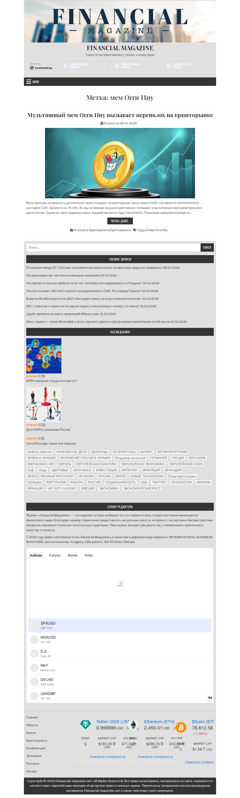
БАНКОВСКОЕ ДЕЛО (71, 452)
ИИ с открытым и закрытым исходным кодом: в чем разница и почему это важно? (82, 306)
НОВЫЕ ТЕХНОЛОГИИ (146, 476)
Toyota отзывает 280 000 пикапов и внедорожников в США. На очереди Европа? (83, 291)
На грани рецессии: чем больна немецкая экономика (62, 275)
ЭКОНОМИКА (109, 488)
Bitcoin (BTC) (204, 721)
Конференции (35, 748)
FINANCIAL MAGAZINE (120, 48)
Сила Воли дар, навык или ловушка (51, 443)
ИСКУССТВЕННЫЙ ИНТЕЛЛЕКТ (51, 476)
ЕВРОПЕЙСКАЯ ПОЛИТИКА (96, 464)
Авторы (31, 771)
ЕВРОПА (64, 464)
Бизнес (31, 733)
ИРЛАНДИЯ (173, 470)
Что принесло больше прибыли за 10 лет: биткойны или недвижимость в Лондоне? (84, 283)
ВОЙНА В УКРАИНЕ (42, 458)
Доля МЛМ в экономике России (48, 429)
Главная (32, 717)
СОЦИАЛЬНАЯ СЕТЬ (120, 482)
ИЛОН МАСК (82, 470)
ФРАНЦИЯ (35, 488)
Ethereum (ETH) (159, 721)
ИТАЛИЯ (104, 476)
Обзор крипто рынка (182, 476)
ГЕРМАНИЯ (158, 458)
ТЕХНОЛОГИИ (181, 482)
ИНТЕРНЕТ (130, 470)
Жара (43, 470)
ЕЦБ (31, 470)
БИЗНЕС (146, 452)
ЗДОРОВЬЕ (59, 470)
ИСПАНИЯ (86, 476)
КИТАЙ (120, 476)
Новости (32, 725)
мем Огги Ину (158, 230)
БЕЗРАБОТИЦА (124, 452)
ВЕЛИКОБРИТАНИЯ (172, 452)
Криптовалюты (120, 230)
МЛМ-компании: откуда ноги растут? (52, 381)
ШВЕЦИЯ (88, 488)
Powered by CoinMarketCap (108, 757)
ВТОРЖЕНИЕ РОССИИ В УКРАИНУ (86, 458)
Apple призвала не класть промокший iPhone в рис (62, 314)
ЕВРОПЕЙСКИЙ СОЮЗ (185, 464)
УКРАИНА (203, 482)
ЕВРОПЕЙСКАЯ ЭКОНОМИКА (143, 464)
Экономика (33, 756)
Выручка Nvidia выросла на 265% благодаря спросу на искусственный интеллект (84, 298)
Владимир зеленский (130, 458)
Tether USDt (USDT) (115, 721)
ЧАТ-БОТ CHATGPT (61, 488)
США (143, 482)
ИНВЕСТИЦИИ (106, 470)
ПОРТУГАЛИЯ (56, 482)
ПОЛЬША (34, 482)
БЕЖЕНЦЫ (100, 452)
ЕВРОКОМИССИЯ (41, 464)
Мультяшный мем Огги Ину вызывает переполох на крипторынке (120, 115)
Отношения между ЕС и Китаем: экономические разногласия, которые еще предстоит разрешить (94, 267)
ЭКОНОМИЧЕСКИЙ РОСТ (142, 488)
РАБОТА (77, 482)
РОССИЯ (94, 482)
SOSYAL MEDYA (40, 452)
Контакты (32, 763)
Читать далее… (122, 221)
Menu (36, 81)
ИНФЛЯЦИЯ (151, 470)
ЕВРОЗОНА (197, 458)
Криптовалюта (99, 230)
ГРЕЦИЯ (178, 458)
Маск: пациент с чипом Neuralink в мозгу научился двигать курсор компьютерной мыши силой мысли (98, 321)
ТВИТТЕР (159, 482)
